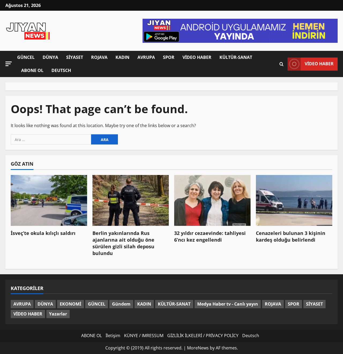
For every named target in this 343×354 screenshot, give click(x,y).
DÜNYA (50, 57)
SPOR (168, 57)
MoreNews (198, 348)
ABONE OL (32, 70)
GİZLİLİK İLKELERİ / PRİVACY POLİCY (202, 335)
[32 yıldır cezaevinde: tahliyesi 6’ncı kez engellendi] (212, 200)
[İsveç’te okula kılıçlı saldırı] (49, 200)
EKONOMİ (70, 304)
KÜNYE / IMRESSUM (143, 335)
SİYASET (74, 57)
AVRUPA (146, 57)
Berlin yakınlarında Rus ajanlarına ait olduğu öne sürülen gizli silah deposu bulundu (123, 243)
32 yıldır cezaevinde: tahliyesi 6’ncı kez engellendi (210, 236)
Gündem (121, 304)
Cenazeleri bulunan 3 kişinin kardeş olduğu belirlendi (290, 236)
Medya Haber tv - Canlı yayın (227, 304)
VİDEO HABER (196, 57)
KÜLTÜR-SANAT (235, 57)
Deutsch (61, 70)
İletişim (113, 335)
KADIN (122, 57)
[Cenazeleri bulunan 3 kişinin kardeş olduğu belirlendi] (294, 200)
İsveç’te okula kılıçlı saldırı (43, 233)
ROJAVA (99, 57)
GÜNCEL (26, 57)
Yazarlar (58, 314)
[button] (8, 64)
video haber (319, 64)
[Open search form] (281, 64)
